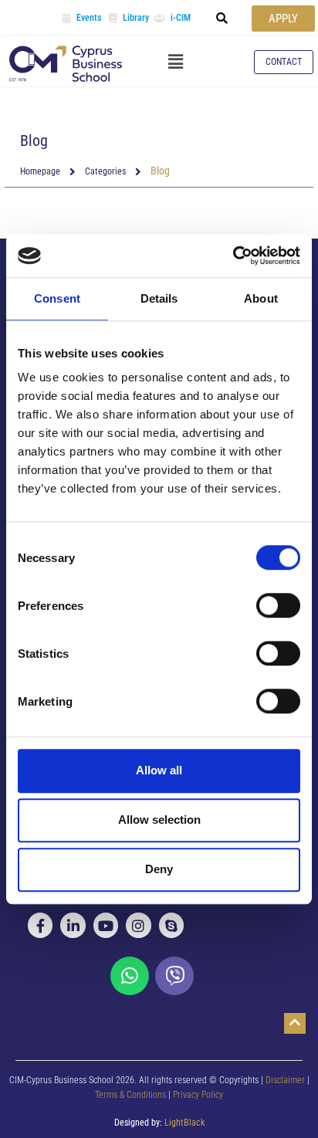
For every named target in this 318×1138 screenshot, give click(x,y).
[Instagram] (138, 925)
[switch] (278, 605)
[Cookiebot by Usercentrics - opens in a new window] (232, 256)
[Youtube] (105, 925)
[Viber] (174, 976)
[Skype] (171, 925)
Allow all (159, 770)
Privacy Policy (198, 1094)
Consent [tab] (57, 298)
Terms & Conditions (131, 1094)
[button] (222, 18)
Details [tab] (159, 298)
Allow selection (159, 819)
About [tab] (261, 298)
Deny (159, 869)
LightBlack (184, 1122)
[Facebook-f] (40, 925)
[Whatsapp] (129, 976)
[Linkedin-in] (72, 925)
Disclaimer (285, 1080)
